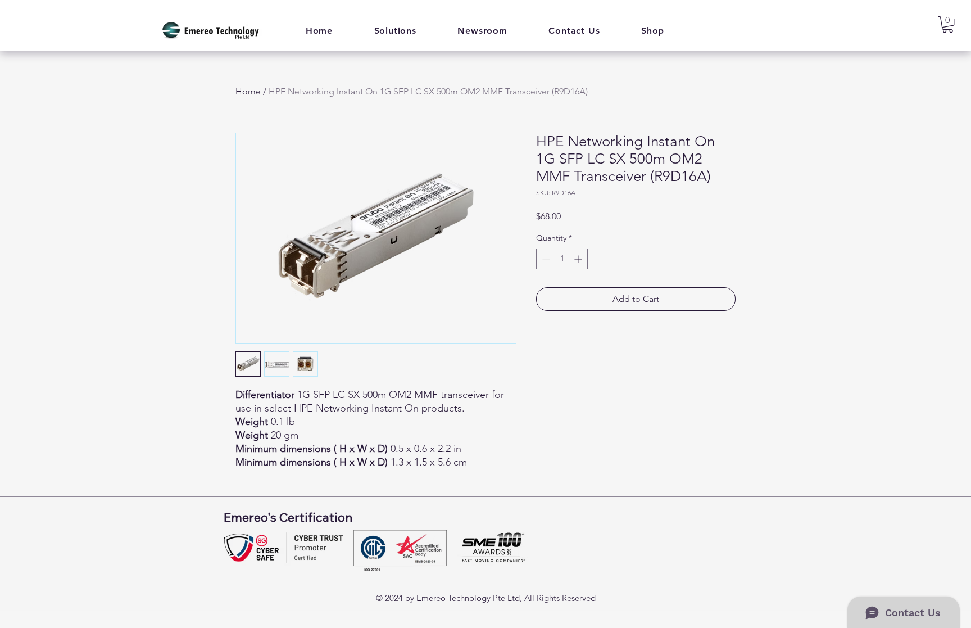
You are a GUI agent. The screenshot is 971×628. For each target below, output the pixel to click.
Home (248, 91)
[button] (395, 30)
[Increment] (579, 259)
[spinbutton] (562, 259)
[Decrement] (545, 259)
